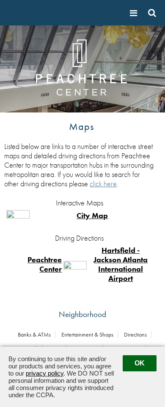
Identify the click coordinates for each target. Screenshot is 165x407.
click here (103, 183)
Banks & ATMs (34, 334)
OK (140, 363)
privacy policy (44, 373)
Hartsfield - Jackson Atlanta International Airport (121, 264)
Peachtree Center (45, 264)
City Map (92, 215)
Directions (135, 334)
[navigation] (134, 13)
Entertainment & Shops (87, 334)
